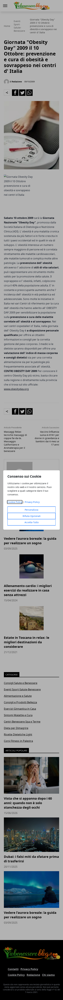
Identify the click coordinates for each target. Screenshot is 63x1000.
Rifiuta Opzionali (32, 516)
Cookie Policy (14, 502)
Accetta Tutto (32, 522)
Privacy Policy (32, 502)
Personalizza (31, 509)
